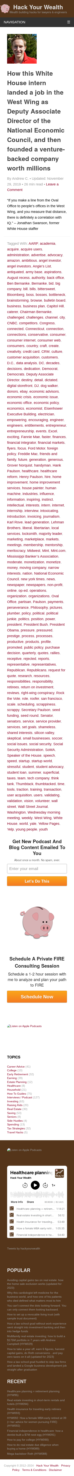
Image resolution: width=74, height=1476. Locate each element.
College (12, 1070)
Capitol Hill (55, 306)
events (41, 431)
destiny (26, 380)
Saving (11, 1113)
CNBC (12, 323)
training (36, 789)
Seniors (12, 1116)
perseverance (18, 608)
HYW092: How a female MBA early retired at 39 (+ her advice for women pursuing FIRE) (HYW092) (36, 1421)
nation (27, 573)
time (61, 784)
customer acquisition (23, 357)
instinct (47, 499)
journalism (51, 516)
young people (26, 829)
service (28, 721)
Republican (16, 670)
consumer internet (21, 340)
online (12, 591)
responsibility (42, 681)
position (37, 619)
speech (49, 755)
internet (58, 505)
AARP (33, 244)
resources (41, 676)
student (28, 767)
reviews (13, 693)
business (14, 306)
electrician (46, 414)
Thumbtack (24, 784)
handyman (42, 465)
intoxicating (49, 511)
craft (43, 346)
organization (16, 596)
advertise (38, 255)
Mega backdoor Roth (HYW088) (27, 1453)
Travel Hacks (15, 1132)
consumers (15, 346)
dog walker (49, 386)
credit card (31, 352)
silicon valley (44, 733)
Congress (47, 323)
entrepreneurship (20, 431)
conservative (38, 335)
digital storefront (19, 386)
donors (12, 391)
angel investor (50, 260)
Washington (16, 812)
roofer (34, 699)
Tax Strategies (16, 1128)
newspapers (35, 585)
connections (16, 335)
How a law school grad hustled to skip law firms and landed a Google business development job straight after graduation (37, 1365)
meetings (14, 545)
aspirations (52, 272)
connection (54, 329)
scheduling (25, 704)
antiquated (15, 272)
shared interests (19, 733)
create (54, 346)
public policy (33, 647)
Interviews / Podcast (19, 1097)
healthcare (30, 471)
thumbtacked (45, 784)
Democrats (15, 374)
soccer (57, 738)
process (28, 636)
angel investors (19, 266)
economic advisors (44, 391)
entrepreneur (56, 425)
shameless (46, 727)
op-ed (23, 591)
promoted (14, 647)
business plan (34, 306)
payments (55, 602)
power (50, 619)
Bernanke (39, 283)
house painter (32, 488)
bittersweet (46, 289)
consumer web (49, 340)
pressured (44, 630)
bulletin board (54, 300)
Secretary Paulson (35, 710)
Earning (12, 1078)
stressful (13, 767)
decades (52, 363)
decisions (14, 369)
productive (15, 642)
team (21, 778)
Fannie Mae (30, 437)
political (38, 613)
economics (15, 408)
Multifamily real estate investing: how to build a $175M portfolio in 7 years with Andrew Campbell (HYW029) (36, 1340)
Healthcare (14, 1085)
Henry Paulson (31, 477)
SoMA (50, 750)
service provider (48, 721)
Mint (45, 551)
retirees (13, 687)
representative (18, 664)
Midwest (33, 551)
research (25, 676)
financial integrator (21, 443)
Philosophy (39, 608)
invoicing (34, 516)
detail (38, 380)
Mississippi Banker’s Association (32, 556)
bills (33, 289)
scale (11, 704)
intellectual (15, 505)
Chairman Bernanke (36, 312)
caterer (12, 312)
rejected (29, 659)
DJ (36, 386)
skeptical (14, 738)
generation (37, 460)
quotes (43, 653)
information (16, 499)
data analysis (26, 363)
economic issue (45, 397)
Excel (52, 431)
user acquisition (19, 795)
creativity (14, 352)
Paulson (39, 602)
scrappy (13, 710)
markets (52, 539)
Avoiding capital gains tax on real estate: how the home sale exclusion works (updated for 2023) (35, 1283)
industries (30, 494)
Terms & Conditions (34, 1469)
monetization (34, 562)
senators (14, 721)
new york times (33, 579)
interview (31, 511)
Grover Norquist (19, 465)
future (22, 460)
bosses (41, 295)
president (14, 625)
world (23, 824)
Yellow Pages (48, 824)
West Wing (43, 818)
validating (51, 795)
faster (46, 437)
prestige (13, 636)
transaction (52, 789)
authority (38, 278)
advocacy (55, 255)
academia (47, 244)
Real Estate (14, 1109)
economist (34, 408)
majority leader (50, 534)
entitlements (34, 425)
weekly (27, 818)
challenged (15, 317)
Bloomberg (15, 295)
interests (32, 505)
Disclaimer (55, 1469)
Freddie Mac (28, 454)
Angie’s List (42, 266)
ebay (23, 391)
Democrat (49, 369)
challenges (34, 317)
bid (51, 283)
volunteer (42, 801)
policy (26, 613)
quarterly (29, 653)
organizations (39, 596)
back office (55, 278)
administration (18, 255)
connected (15, 329)
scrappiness (45, 704)
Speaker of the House (24, 755)
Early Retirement (17, 1074)
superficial (51, 772)
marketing (15, 539)
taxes (11, 778)
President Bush (36, 625)
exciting (13, 437)
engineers (15, 425)
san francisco (51, 699)
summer (34, 772)
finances (59, 437)
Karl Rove (15, 522)
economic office (19, 403)
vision (28, 801)
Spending (13, 1124)
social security (40, 744)
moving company (33, 568)
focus (22, 448)
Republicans (36, 670)
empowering (16, 420)
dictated (51, 380)
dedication (32, 369)
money (12, 568)
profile (46, 642)
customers (49, 357)
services (13, 727)
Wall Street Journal (33, 807)
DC (41, 363)
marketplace (34, 539)
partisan (24, 602)
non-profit (54, 585)
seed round (29, 716)
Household (14, 1089)
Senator (46, 716)
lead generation (37, 522)
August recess (18, 278)
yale (33, 824)
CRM (45, 352)
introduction (16, 516)
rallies (55, 653)
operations (38, 591)
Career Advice (16, 1066)
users (38, 795)
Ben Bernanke (18, 283)
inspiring (33, 499)
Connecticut (34, 329)
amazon (13, 260)
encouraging (38, 420)
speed (12, 761)
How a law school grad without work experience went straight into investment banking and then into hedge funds (36, 1327)
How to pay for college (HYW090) (28, 1439)
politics (23, 619)
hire (48, 477)
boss (30, 295)
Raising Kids (14, 1105)
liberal (27, 528)
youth (43, 829)
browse (36, 300)
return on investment (37, 687)
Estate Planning (17, 1082)
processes (44, 636)
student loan (16, 772)
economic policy (46, 403)
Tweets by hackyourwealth (23, 1248)
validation (14, 801)
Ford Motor (36, 448)
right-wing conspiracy (37, 693)
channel (51, 317)
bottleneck (57, 295)
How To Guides (16, 1093)
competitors (28, 323)
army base (34, 272)
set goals (29, 727)
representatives (44, 664)
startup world (42, 761)
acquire (13, 249)
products (32, 642)
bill (25, 289)
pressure (28, 630)
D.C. (10, 363)
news (51, 579)
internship (14, 511)
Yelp (10, 829)
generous (55, 460)
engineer (57, 420)
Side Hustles (15, 1120)
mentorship (54, 545)
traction (22, 789)
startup (24, 761)
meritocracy (16, 551)
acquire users (31, 249)
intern (45, 505)
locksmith (29, 534)
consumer (57, 335)
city (62, 317)
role (25, 699)
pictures (56, 608)
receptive (14, 659)
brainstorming (18, 300)
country (32, 346)
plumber (13, 613)
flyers (11, 448)
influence (47, 494)
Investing (12, 1101)
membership (33, 545)
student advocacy (49, 767)
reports (43, 659)
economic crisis (19, 397)
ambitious (29, 260)
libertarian (42, 528)
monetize (53, 562)
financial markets (51, 443)
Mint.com (58, 551)
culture (57, 352)
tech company (38, 778)
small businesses (36, 738)
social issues (17, 744)
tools (11, 789)
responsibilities (18, 681)
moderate (14, 562)
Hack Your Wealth (38, 7)
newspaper (15, 585)
